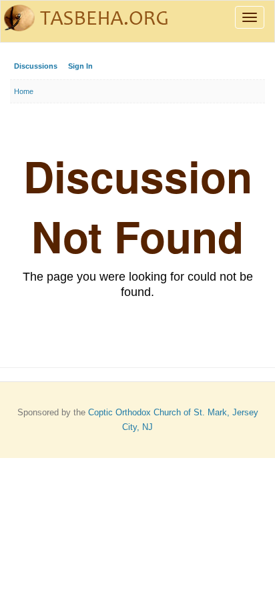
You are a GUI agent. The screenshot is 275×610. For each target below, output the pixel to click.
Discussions (35, 66)
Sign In (80, 66)
